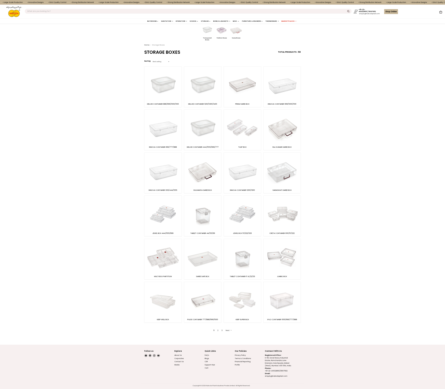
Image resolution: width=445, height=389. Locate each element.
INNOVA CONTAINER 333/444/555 (163, 190)
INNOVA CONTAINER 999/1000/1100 (282, 104)
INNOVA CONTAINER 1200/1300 (242, 190)
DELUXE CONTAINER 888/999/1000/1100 (163, 104)
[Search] (348, 11)
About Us (178, 355)
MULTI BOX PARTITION (163, 276)
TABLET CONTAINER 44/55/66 (202, 233)
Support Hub (210, 365)
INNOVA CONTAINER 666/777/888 (163, 147)
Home (146, 45)
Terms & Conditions (243, 358)
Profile (237, 365)
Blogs (207, 358)
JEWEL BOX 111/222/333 (242, 233)
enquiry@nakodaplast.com (369, 14)
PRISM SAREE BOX (242, 104)
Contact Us (179, 361)
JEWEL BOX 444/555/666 (162, 233)
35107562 (284, 371)
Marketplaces (288, 21)
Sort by (147, 61)
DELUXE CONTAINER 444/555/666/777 (203, 147)
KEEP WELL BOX (163, 319)
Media (177, 365)
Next (228, 330)
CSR (206, 361)
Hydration (181, 21)
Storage (205, 21)
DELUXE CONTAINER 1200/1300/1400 (202, 104)
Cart (206, 368)
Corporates (179, 358)
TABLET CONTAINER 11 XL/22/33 (242, 276)
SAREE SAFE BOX (202, 276)
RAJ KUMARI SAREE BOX (282, 147)
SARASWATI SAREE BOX (282, 190)
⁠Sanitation (166, 21)
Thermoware (271, 21)
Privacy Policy (240, 355)
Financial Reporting (243, 361)
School (193, 21)
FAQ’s (207, 355)
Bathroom (152, 21)
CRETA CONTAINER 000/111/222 (282, 233)
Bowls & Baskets (221, 21)
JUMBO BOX (282, 276)
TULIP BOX (242, 147)
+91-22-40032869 (272, 371)
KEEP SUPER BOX (242, 319)
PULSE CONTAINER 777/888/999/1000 (202, 319)
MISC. (235, 21)
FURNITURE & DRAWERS (252, 21)
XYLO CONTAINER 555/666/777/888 (282, 319)
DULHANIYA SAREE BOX (203, 190)
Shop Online (391, 11)
